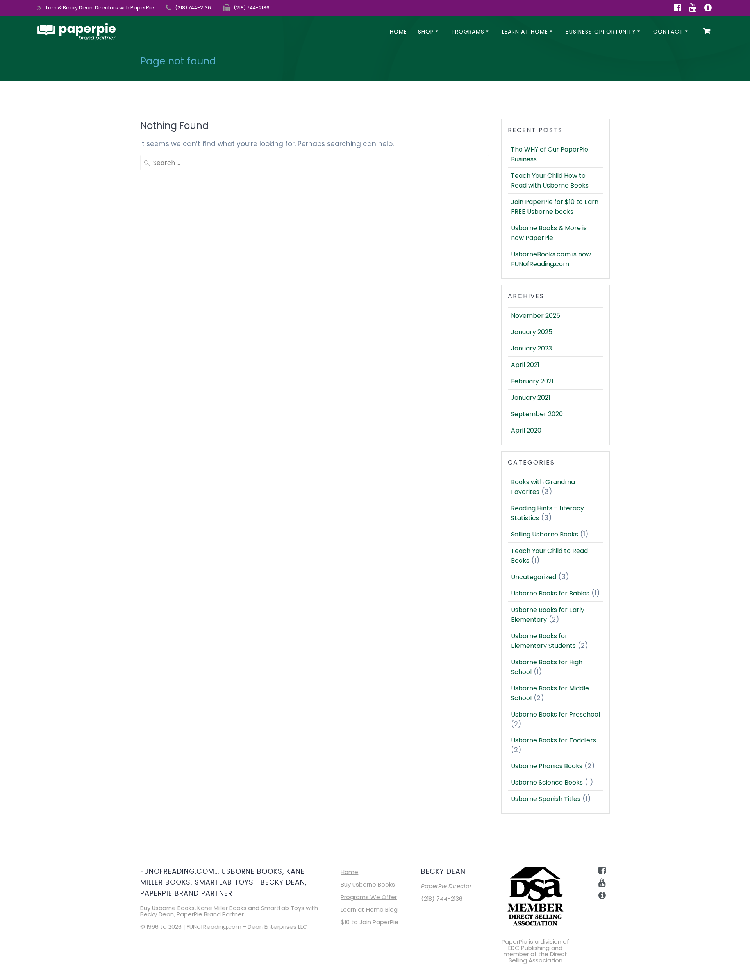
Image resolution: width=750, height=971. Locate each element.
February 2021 (532, 381)
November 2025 (535, 315)
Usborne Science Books (547, 782)
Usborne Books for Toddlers (553, 740)
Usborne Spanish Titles (545, 798)
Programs (468, 32)
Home (398, 32)
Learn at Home (525, 32)
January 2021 (530, 397)
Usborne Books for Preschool (555, 714)
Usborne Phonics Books (546, 766)
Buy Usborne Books (368, 884)
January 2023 (531, 348)
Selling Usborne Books (544, 534)
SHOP (426, 32)
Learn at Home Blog (369, 909)
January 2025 (531, 331)
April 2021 (525, 364)
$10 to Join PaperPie (369, 922)
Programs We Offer (369, 897)
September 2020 (537, 414)
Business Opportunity (601, 32)
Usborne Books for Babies (550, 593)
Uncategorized (533, 576)
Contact (668, 32)
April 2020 (526, 430)
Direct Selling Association (538, 957)
